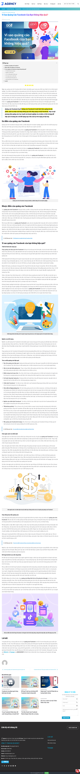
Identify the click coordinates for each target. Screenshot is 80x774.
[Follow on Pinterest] (10, 765)
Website (6, 652)
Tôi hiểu (46, 772)
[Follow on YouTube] (15, 765)
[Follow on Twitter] (8, 765)
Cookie (36, 772)
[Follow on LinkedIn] (13, 765)
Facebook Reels (18, 9)
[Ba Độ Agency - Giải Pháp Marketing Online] (8, 3)
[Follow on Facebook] (2, 765)
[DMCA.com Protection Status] (5, 761)
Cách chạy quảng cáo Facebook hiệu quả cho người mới (14, 669)
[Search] (78, 3)
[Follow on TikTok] (6, 765)
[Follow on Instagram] (4, 765)
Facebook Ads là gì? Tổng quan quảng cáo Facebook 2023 (45, 669)
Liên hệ (59, 3)
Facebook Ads (4, 12)
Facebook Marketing (10, 9)
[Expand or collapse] (57, 63)
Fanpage (12, 652)
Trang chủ (3, 9)
